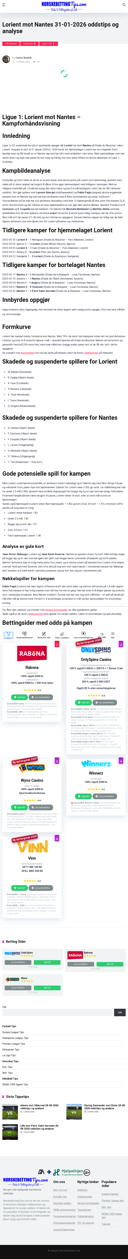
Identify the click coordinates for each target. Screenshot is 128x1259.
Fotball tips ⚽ (29, 44)
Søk (4, 1006)
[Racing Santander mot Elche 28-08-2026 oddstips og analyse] (74, 1118)
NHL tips (106, 1207)
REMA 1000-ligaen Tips (15, 1084)
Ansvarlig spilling (62, 1203)
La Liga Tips (9, 1055)
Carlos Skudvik (24, 57)
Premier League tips (113, 1200)
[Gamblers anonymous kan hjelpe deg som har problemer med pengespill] (41, 1174)
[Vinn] (32, 851)
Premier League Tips (13, 1043)
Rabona (88, 952)
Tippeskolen (84, 1209)
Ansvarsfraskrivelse (64, 1229)
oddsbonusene (35, 613)
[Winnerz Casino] (96, 766)
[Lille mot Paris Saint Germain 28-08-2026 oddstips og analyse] (10, 1139)
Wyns (24, 978)
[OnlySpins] (96, 652)
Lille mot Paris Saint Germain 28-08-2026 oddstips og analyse (39, 1127)
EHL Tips (7, 1067)
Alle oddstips (11, 44)
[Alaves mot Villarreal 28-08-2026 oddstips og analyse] (10, 1118)
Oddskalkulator (85, 1216)
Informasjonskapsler (64, 1222)
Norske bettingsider (56, 609)
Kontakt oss (60, 1196)
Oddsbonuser (84, 1196)
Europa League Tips (13, 1032)
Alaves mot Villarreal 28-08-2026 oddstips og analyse (39, 1107)
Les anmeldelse (42, 697)
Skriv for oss (60, 1189)
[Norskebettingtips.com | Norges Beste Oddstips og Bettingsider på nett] (64, 6)
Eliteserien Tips (10, 1049)
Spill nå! (21, 697)
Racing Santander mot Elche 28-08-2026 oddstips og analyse (105, 1107)
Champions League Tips (15, 1038)
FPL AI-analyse (85, 1222)
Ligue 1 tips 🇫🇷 (48, 44)
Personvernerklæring (64, 1216)
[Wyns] (32, 773)
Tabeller (106, 1224)
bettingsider (27, 352)
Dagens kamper (110, 1194)
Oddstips (82, 1189)
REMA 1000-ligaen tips (112, 1215)
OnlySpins (27, 952)
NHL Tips (7, 1072)
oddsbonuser (91, 352)
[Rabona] (32, 660)
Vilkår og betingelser (64, 1209)
